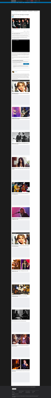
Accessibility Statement (28, 392)
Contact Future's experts (21, 391)
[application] (21, 46)
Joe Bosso (16, 71)
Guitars (17, 2)
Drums (23, 2)
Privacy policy (33, 391)
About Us (13, 391)
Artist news (14, 2)
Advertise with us (20, 392)
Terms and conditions (28, 391)
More (35, 2)
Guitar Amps (32, 2)
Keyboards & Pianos (27, 2)
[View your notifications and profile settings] (36, 0)
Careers (33, 392)
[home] (12, 2)
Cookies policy (13, 392)
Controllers (20, 2)
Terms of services (20, 65)
